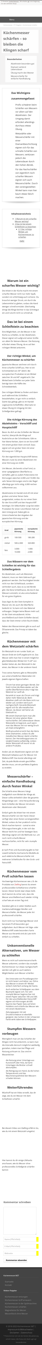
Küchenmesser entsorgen (16, 1296)
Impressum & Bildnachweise (20, 1329)
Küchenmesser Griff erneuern (18, 1300)
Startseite (9, 1281)
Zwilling (17, 884)
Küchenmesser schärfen (15, 1307)
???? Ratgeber (18, 25)
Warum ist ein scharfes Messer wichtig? (26, 220)
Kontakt (8, 1285)
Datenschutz (26, 1332)
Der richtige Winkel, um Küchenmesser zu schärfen (26, 233)
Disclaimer (14, 1332)
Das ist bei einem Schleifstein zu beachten (25, 225)
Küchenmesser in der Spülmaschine (21, 1303)
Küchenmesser (8, 25)
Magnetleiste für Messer (15, 1310)
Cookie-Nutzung (14, 1)
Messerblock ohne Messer (16, 1313)
